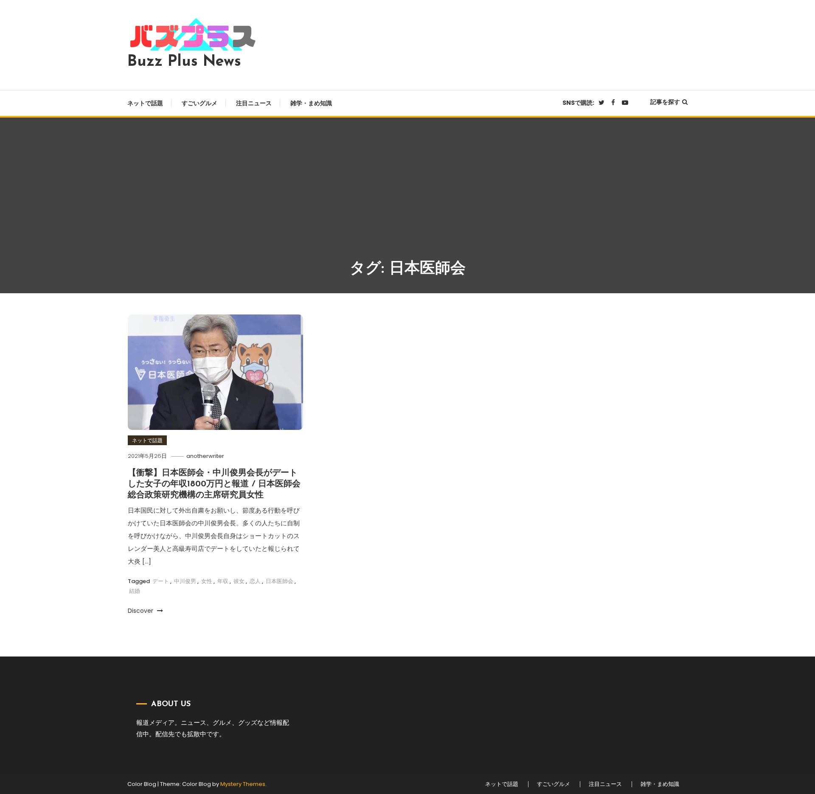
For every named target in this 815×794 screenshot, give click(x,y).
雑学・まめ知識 (311, 103)
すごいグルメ (199, 103)
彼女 (238, 581)
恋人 (255, 581)
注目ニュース (254, 103)
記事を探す (665, 102)
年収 (222, 581)
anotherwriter (205, 456)
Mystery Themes (242, 784)
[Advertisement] (407, 194)
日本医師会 (279, 581)
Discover (141, 610)
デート (160, 581)
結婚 (134, 591)
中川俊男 (185, 581)
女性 (206, 581)
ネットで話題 (145, 103)
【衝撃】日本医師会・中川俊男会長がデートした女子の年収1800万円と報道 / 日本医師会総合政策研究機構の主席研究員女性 (214, 484)
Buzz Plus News (184, 62)
